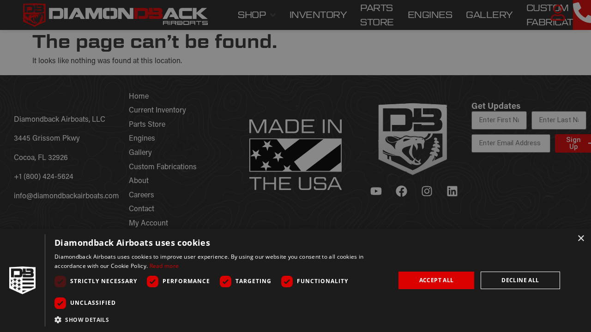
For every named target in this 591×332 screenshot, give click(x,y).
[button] (219, 319)
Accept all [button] (436, 280)
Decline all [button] (520, 280)
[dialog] (295, 280)
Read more (164, 266)
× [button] (580, 238)
